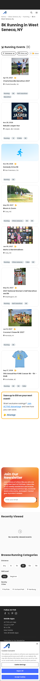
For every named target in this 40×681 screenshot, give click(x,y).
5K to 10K (7, 627)
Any (4, 566)
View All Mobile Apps (11, 633)
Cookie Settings (20, 665)
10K (30, 566)
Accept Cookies (20, 677)
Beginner (13, 576)
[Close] (37, 643)
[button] (22, 53)
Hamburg (32, 589)
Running (26, 17)
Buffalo (7, 589)
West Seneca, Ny (14, 17)
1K (11, 566)
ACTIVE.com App (10, 622)
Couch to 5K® (9, 625)
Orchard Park (19, 589)
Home (3, 17)
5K (17, 566)
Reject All (20, 671)
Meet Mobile (8, 630)
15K (36, 566)
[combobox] (8, 53)
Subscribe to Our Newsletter (14, 640)
